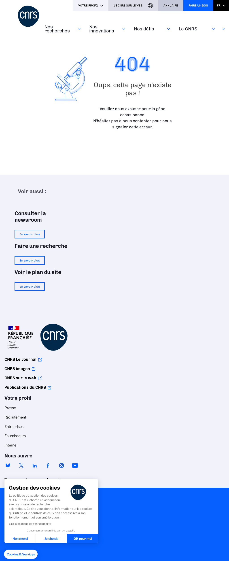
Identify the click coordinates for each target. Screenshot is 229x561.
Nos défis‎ (144, 29)
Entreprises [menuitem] (13, 427)
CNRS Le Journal (20, 359)
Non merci (20, 538)
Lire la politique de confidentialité (30, 523)
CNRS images (17, 368)
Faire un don (198, 5)
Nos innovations (101, 29)
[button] (21, 554)
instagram (61, 465)
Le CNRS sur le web (128, 5)
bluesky (7, 465)
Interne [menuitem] (10, 445)
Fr (219, 5)
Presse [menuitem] (10, 408)
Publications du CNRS (25, 387)
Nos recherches (57, 29)
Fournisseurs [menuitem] (15, 436)
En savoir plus (29, 234)
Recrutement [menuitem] (15, 417)
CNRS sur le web (20, 378)
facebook (48, 465)
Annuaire (170, 5)
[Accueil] (28, 16)
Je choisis (51, 538)
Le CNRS (188, 29)
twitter (21, 465)
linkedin (34, 465)
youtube (75, 465)
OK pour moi (83, 538)
